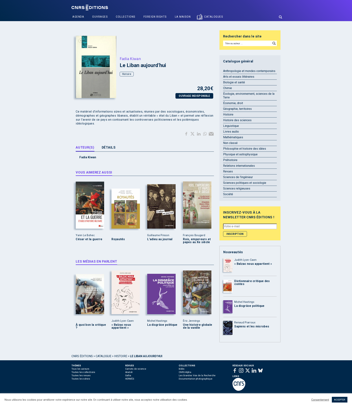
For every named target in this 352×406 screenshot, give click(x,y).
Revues (228, 171)
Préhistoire (230, 160)
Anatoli (129, 372)
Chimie (227, 88)
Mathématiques (233, 137)
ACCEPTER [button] (339, 399)
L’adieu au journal (159, 239)
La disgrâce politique (162, 324)
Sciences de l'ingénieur (238, 177)
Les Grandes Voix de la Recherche (197, 375)
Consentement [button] (320, 399)
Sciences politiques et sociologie (244, 183)
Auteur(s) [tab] (85, 147)
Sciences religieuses (236, 188)
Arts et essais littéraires (238, 76)
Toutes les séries (81, 379)
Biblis (182, 369)
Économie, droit (233, 103)
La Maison (183, 16)
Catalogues (213, 16)
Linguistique (231, 126)
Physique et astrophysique (240, 154)
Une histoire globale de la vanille (197, 326)
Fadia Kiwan (130, 58)
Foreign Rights (155, 16)
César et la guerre (89, 239)
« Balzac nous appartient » (121, 326)
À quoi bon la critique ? (91, 326)
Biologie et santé (234, 82)
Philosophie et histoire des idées (244, 148)
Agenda (78, 16)
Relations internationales (239, 165)
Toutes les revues (81, 375)
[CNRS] (238, 390)
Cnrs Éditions (82, 356)
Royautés (118, 239)
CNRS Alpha (185, 372)
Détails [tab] (109, 147)
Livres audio (231, 131)
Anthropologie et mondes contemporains (249, 71)
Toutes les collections (83, 372)
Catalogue (103, 356)
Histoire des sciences (237, 120)
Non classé (230, 143)
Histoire (126, 74)
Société (228, 194)
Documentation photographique (195, 379)
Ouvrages (100, 16)
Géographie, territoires (237, 109)
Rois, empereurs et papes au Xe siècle (197, 241)
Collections (125, 16)
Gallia (128, 375)
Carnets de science (135, 369)
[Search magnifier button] (280, 17)
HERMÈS (129, 379)
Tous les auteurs (80, 369)
